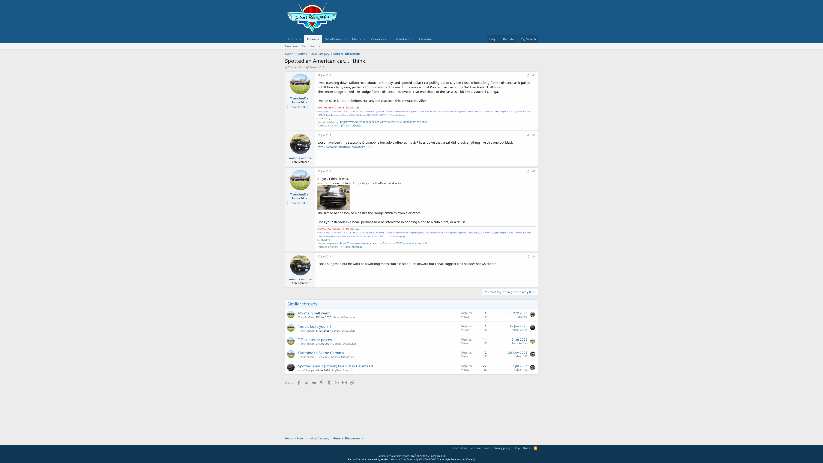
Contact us (460, 448)
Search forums (311, 46)
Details (470, 459)
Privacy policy (502, 448)
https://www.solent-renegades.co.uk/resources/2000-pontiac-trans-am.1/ (383, 122)
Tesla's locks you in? (314, 326)
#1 (534, 75)
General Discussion (344, 317)
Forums (313, 39)
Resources (378, 39)
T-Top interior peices (315, 339)
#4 (534, 256)
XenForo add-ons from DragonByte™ (401, 459)
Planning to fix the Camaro (321, 352)
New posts (292, 46)
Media (356, 39)
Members (402, 39)
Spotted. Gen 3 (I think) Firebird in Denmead (335, 366)
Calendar (425, 39)
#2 (534, 135)
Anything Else (340, 370)
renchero (522, 317)
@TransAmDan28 (351, 125)
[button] (301, 39)
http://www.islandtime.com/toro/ (342, 147)
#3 (534, 171)
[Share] (528, 75)
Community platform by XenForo (412, 455)
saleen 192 (520, 356)
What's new (333, 39)
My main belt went (314, 313)
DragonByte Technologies (451, 459)
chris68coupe (519, 330)
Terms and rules (480, 448)
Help (517, 448)
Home (292, 39)
